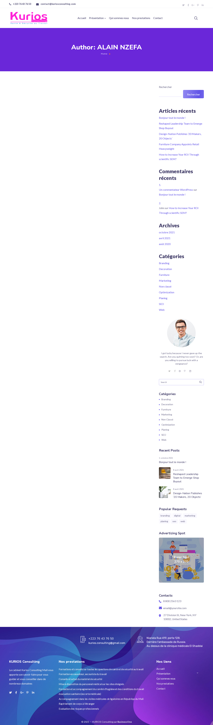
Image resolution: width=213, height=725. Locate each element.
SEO (161, 303)
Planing (163, 298)
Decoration (165, 268)
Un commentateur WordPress (176, 189)
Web (162, 309)
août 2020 (165, 243)
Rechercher (165, 86)
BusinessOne (124, 721)
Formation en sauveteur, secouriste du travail (83, 674)
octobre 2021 (167, 232)
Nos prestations (141, 17)
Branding (164, 263)
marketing (190, 515)
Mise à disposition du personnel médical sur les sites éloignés (91, 684)
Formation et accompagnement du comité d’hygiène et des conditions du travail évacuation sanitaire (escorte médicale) (101, 691)
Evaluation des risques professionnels (79, 708)
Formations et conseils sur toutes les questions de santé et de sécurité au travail (101, 669)
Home (104, 53)
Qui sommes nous (119, 17)
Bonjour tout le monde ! (172, 117)
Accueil (82, 17)
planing (164, 521)
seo (174, 521)
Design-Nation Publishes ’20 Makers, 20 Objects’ (187, 495)
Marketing (165, 280)
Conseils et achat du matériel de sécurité (80, 679)
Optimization (166, 292)
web (183, 521)
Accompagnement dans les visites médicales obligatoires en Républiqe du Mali (101, 698)
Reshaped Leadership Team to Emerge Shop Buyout (186, 477)
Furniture (164, 274)
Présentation (96, 17)
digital (177, 515)
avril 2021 (164, 238)
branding (165, 515)
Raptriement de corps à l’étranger (77, 703)
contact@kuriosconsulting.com (58, 3)
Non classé (165, 286)
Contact (158, 17)
